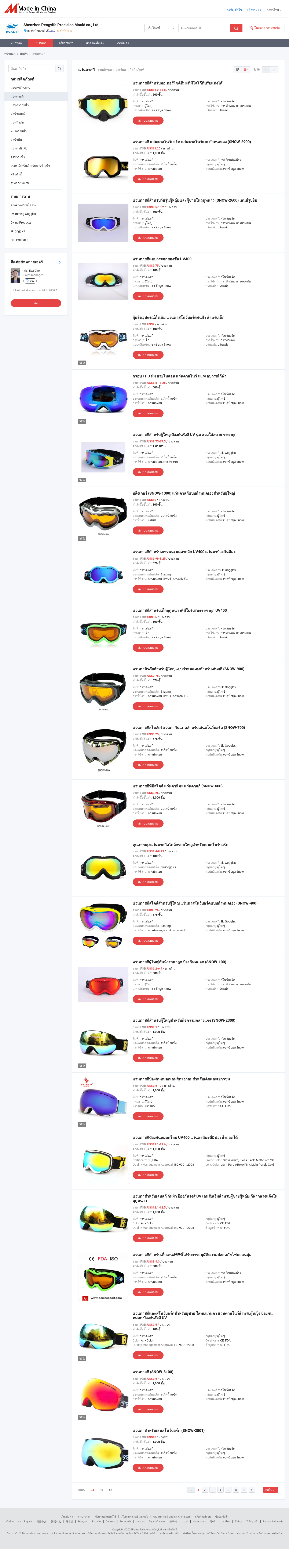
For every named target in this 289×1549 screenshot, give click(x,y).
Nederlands (199, 1521)
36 (101, 1490)
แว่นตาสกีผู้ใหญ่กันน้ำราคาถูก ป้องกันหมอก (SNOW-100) (179, 962)
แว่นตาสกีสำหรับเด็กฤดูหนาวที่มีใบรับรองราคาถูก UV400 (180, 610)
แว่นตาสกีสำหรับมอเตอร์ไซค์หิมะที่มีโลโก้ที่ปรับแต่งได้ (178, 83)
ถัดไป (268, 1490)
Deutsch (110, 1521)
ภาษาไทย (224, 1521)
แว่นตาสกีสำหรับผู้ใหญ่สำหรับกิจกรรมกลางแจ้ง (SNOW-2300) (184, 1020)
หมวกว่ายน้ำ (19, 131)
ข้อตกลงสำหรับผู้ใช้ (105, 1516)
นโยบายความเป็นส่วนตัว (134, 1516)
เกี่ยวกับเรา (66, 43)
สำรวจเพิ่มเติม (95, 43)
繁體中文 (56, 1521)
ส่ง (36, 303)
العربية (184, 1521)
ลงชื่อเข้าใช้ (234, 10)
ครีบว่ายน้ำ (18, 157)
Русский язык (157, 1521)
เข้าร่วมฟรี (254, 10)
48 (110, 1490)
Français (83, 1521)
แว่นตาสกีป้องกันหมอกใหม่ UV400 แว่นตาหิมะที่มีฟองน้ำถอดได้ (185, 1137)
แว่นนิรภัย (17, 122)
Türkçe (238, 1521)
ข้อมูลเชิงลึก (221, 1516)
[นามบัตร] (59, 262)
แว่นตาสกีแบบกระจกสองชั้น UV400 (162, 259)
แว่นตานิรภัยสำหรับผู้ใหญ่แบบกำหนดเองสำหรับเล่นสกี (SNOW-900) (188, 669)
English (27, 1521)
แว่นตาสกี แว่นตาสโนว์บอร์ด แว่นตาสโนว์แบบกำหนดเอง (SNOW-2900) (192, 142)
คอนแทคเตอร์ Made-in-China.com (172, 1516)
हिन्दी (212, 1521)
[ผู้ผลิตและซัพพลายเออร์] (31, 8)
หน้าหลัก (16, 43)
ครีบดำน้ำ (17, 174)
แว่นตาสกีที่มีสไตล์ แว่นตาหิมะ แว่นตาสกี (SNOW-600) (178, 786)
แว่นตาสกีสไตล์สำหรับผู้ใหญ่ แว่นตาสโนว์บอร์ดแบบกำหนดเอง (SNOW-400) (195, 903)
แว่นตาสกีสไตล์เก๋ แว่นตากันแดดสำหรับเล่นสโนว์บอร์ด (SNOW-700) (189, 727)
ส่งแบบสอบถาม (148, 120)
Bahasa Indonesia (273, 1521)
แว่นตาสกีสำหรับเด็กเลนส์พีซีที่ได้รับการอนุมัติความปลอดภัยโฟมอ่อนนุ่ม (192, 1254)
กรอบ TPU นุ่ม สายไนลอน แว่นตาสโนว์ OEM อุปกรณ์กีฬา (179, 376)
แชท (31, 281)
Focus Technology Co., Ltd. (147, 1529)
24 (92, 1490)
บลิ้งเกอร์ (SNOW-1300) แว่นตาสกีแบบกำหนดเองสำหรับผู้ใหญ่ (184, 493)
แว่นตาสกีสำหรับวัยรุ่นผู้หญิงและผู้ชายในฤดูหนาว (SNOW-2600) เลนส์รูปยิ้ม (195, 200)
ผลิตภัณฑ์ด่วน (203, 1516)
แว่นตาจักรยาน (20, 88)
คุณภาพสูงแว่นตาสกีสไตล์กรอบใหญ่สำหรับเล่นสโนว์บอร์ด (180, 844)
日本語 (69, 1521)
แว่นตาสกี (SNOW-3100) (153, 1372)
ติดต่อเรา (123, 43)
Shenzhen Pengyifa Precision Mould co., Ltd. (61, 25)
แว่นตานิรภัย (19, 148)
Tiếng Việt (252, 1521)
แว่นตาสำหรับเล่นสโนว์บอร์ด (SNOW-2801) (169, 1430)
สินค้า (43, 43)
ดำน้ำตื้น (16, 140)
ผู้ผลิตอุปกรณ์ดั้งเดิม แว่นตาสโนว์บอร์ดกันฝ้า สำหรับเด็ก (178, 317)
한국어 (173, 1521)
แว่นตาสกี (17, 96)
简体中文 (41, 1521)
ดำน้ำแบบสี (18, 114)
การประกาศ (84, 1516)
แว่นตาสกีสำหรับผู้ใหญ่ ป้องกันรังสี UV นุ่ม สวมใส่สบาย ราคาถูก (185, 434)
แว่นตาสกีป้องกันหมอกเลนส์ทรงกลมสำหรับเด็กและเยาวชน (181, 1079)
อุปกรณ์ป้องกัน (20, 183)
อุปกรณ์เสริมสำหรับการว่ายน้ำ (30, 166)
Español (96, 1521)
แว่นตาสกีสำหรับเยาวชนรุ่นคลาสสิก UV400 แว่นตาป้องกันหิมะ (184, 551)
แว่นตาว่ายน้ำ (20, 105)
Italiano (140, 1521)
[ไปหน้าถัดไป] (274, 69)
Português (125, 1521)
